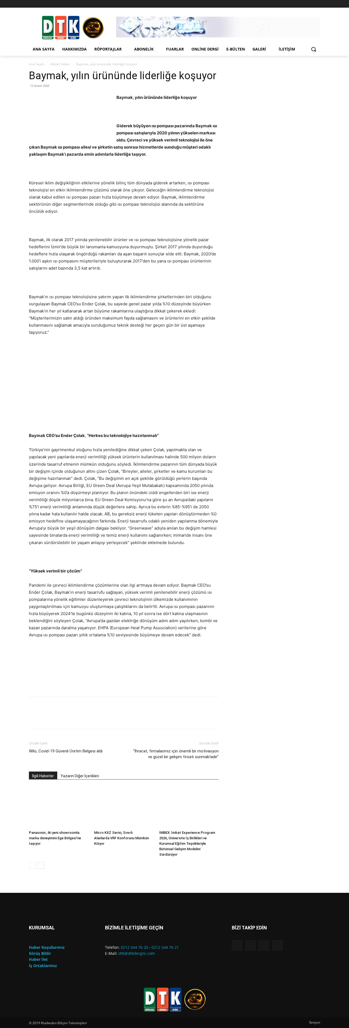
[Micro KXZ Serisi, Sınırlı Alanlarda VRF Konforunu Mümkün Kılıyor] (124, 807)
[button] (313, 49)
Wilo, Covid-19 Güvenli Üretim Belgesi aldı (66, 751)
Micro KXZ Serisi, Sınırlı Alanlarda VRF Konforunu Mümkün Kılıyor (121, 838)
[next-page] (41, 865)
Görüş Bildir (40, 953)
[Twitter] (317, 4)
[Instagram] (302, 4)
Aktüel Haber (60, 64)
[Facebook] (294, 4)
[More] (194, 717)
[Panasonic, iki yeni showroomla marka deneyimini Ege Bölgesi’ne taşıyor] (58, 807)
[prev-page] (32, 865)
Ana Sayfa (36, 64)
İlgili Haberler (43, 776)
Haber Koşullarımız (47, 947)
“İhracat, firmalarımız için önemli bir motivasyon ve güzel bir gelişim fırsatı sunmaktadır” (176, 754)
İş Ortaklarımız (43, 965)
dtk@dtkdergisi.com (137, 953)
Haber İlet (38, 959)
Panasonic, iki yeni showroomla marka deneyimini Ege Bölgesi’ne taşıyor (55, 838)
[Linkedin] (309, 4)
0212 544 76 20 (134, 947)
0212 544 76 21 (165, 947)
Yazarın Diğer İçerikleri (80, 776)
